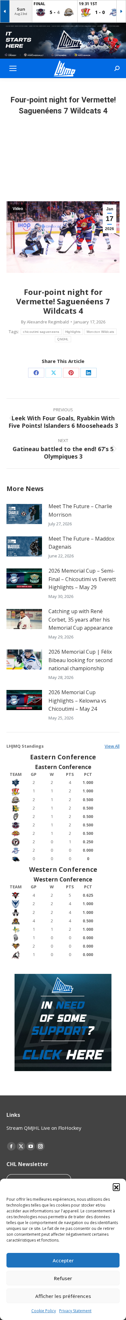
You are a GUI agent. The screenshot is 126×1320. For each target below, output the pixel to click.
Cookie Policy (43, 1311)
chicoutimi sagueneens (41, 331)
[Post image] (24, 514)
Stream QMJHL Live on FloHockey (43, 1128)
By (45, 322)
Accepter (63, 1260)
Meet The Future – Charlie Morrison (80, 510)
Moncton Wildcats (100, 331)
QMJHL (63, 339)
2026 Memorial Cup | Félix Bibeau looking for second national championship (80, 660)
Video (18, 208)
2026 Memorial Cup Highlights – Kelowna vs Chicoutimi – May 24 (77, 700)
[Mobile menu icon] (12, 68)
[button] (116, 1187)
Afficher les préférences (63, 1296)
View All (112, 746)
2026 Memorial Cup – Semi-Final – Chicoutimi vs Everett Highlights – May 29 (82, 579)
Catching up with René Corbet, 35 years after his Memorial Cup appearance (80, 619)
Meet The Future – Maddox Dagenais (81, 543)
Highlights (73, 331)
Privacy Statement (75, 1311)
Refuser (63, 1278)
